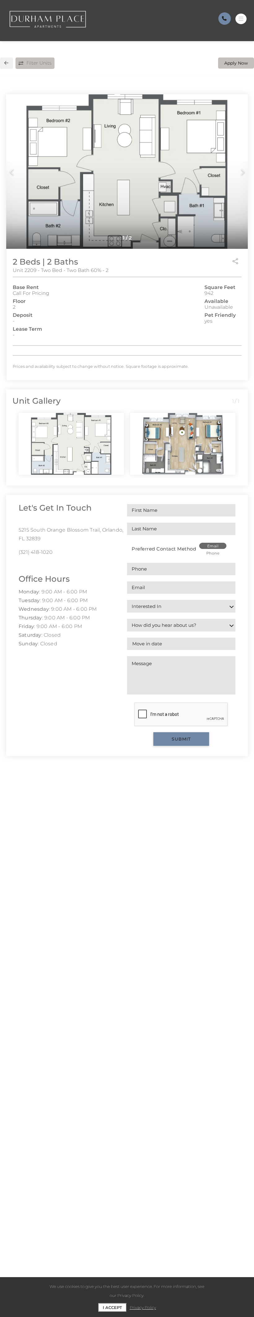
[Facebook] (21, 566)
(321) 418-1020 (36, 552)
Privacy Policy (143, 1307)
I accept (112, 1307)
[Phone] (224, 18)
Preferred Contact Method (164, 549)
